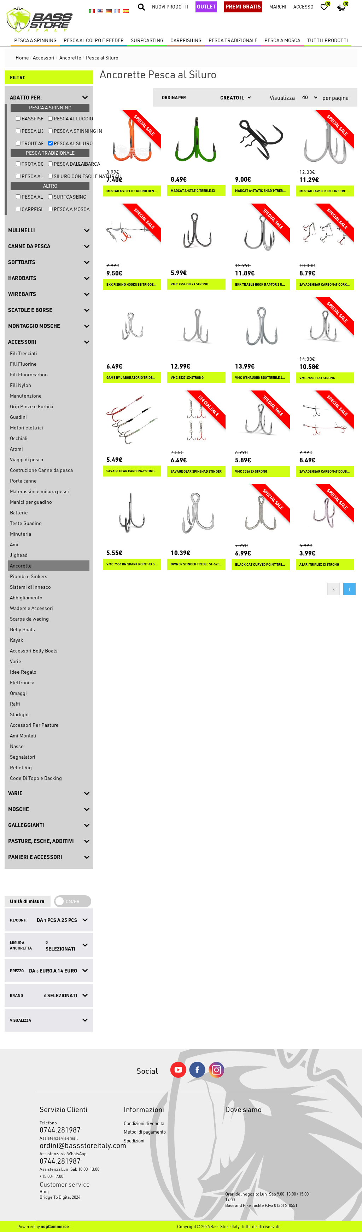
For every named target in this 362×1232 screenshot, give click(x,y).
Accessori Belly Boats (34, 650)
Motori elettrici (26, 427)
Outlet (206, 6)
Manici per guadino (31, 501)
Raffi (15, 703)
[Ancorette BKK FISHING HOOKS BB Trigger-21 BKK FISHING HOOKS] (132, 233)
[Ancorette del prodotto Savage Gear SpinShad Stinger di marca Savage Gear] (196, 420)
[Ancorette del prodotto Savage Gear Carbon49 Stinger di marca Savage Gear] (132, 420)
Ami (14, 544)
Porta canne (23, 480)
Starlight (19, 714)
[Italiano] (92, 11)
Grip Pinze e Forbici (31, 406)
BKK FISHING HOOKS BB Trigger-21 (132, 284)
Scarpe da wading (29, 618)
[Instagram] (216, 1076)
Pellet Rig (21, 767)
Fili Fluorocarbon (29, 374)
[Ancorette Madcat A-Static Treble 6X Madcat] (196, 139)
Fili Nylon (20, 385)
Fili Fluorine (23, 363)
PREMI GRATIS (243, 6)
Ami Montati (23, 735)
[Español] (126, 11)
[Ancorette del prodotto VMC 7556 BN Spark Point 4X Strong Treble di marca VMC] (132, 513)
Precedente (333, 589)
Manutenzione (26, 395)
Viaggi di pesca (26, 459)
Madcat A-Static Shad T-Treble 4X (260, 191)
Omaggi (18, 693)
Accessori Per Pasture (34, 724)
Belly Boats (22, 629)
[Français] (117, 11)
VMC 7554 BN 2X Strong (189, 284)
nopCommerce (55, 1226)
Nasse (17, 746)
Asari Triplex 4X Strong (319, 564)
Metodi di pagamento (145, 1132)
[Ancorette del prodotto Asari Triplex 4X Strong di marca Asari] (325, 513)
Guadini (18, 416)
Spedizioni (134, 1140)
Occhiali (19, 438)
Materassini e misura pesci (39, 491)
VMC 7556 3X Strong (251, 471)
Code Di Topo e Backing (36, 778)
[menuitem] (71, 1191)
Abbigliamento (26, 597)
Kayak (16, 640)
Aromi (16, 448)
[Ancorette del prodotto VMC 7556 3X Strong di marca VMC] (261, 420)
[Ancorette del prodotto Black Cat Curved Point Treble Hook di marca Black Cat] (261, 513)
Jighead (19, 555)
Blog (44, 1191)
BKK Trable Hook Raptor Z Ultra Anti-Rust (260, 284)
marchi (277, 7)
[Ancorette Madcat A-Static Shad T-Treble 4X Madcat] (261, 139)
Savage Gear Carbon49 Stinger (132, 471)
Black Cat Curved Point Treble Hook (260, 564)
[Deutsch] (109, 11)
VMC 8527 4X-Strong (187, 378)
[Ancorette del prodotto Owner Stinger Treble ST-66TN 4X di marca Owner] (196, 513)
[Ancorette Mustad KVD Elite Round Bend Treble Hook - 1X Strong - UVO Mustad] (132, 139)
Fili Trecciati (23, 353)
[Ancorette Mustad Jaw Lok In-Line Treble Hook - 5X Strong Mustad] (325, 139)
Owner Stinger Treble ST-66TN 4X (196, 564)
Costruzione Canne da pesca (41, 470)
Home (22, 57)
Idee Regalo (23, 671)
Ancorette (21, 565)
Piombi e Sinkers (28, 576)
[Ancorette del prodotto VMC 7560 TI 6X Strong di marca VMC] (325, 326)
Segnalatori (22, 756)
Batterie (19, 512)
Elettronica (22, 682)
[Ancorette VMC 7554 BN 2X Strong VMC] (196, 233)
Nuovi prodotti (170, 7)
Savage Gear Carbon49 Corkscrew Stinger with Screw (325, 284)
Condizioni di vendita (144, 1123)
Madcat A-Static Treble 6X (193, 191)
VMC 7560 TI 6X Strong (317, 378)
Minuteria (20, 533)
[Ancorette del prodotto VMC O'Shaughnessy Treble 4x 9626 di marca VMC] (261, 326)
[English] (100, 11)
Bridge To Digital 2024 (60, 1197)
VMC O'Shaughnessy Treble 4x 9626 (260, 378)
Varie (15, 661)
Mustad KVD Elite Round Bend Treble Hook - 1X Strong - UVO (132, 191)
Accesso (303, 7)
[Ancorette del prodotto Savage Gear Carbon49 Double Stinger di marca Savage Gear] (325, 420)
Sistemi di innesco (30, 586)
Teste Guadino (26, 523)
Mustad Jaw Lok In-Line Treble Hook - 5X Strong (325, 191)
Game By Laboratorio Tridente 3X (132, 378)
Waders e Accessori (31, 608)
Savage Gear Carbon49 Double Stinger (325, 471)
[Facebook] (197, 1075)
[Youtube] (178, 1076)
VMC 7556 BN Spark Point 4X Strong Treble (132, 564)
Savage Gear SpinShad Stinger (196, 471)
